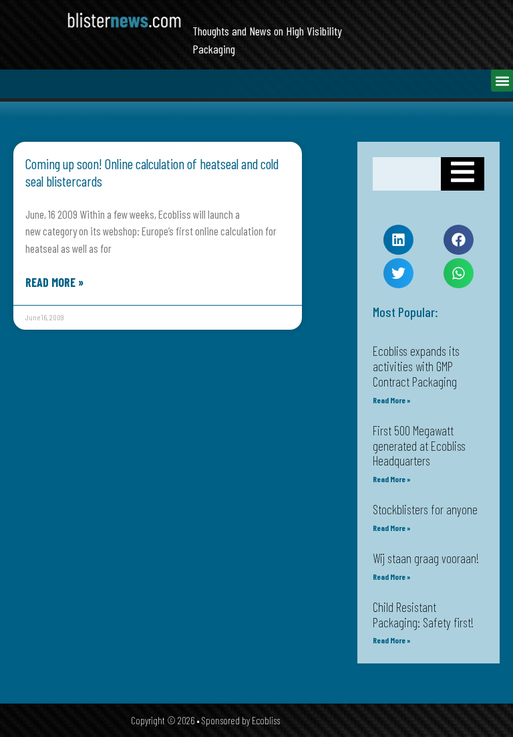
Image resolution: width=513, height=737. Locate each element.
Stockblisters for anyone (425, 509)
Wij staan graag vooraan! (426, 558)
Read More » (54, 282)
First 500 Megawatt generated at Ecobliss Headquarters (419, 446)
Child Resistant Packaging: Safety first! (423, 614)
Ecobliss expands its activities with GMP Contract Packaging (416, 366)
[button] (502, 81)
